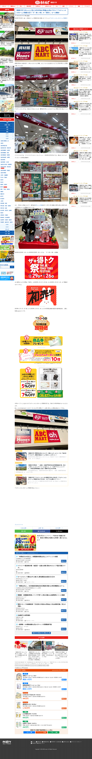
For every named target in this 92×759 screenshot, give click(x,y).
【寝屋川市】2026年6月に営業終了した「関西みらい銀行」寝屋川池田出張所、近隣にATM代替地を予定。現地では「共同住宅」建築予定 (85, 92)
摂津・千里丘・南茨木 (5, 189)
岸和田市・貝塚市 (4, 215)
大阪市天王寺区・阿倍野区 (6, 164)
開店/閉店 (29, 6)
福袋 (48, 665)
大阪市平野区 (3, 172)
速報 (79, 6)
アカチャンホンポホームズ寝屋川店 (22, 665)
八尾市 (2, 201)
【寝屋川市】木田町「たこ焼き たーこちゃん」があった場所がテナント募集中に (7, 97)
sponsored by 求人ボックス (32, 553)
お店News (38, 6)
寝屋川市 (54, 2)
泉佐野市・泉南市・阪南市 (6, 219)
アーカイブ (87, 6)
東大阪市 (2, 198)
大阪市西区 (3, 159)
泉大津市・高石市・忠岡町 (6, 210)
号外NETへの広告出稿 (56, 741)
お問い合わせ (66, 741)
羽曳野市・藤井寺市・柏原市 (7, 222)
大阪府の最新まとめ (5, 140)
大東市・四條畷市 (4, 175)
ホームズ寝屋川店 (38, 665)
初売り (44, 665)
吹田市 (2, 179)
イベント (71, 6)
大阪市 (2, 143)
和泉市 (2, 212)
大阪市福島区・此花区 (5, 150)
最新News (13, 6)
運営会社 (39, 741)
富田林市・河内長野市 (5, 217)
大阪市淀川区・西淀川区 (6, 147)
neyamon (26, 667)
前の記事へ (24, 528)
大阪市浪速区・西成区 (5, 170)
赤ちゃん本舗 (38, 205)
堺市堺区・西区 (4, 203)
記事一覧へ (41, 528)
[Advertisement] (80, 18)
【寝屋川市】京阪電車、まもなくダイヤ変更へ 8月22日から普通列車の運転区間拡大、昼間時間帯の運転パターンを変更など (85, 37)
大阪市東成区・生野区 (5, 157)
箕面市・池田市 (4, 184)
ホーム (33, 741)
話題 (63, 6)
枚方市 (2, 196)
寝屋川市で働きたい (21, 553)
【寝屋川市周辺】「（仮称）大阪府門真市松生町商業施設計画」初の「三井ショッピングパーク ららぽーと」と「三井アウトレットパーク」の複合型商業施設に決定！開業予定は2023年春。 (47, 466)
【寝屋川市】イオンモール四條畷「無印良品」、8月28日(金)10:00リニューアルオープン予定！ (7, 44)
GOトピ (4, 6)
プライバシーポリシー (76, 741)
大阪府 (27, 15)
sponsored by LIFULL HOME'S (59, 670)
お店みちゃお (48, 6)
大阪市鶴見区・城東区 (5, 155)
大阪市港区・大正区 (5, 162)
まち (57, 6)
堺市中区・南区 (4, 208)
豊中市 (4, 186)
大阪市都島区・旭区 (5, 152)
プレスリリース (19, 524)
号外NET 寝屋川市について (38, 743)
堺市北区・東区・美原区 (6, 205)
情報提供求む (46, 741)
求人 (21, 6)
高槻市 (2, 191)
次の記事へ (58, 528)
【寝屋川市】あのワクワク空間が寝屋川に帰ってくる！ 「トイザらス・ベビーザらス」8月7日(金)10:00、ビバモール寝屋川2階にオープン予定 (85, 66)
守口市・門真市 (4, 177)
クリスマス (32, 665)
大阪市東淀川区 (4, 145)
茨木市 (2, 182)
